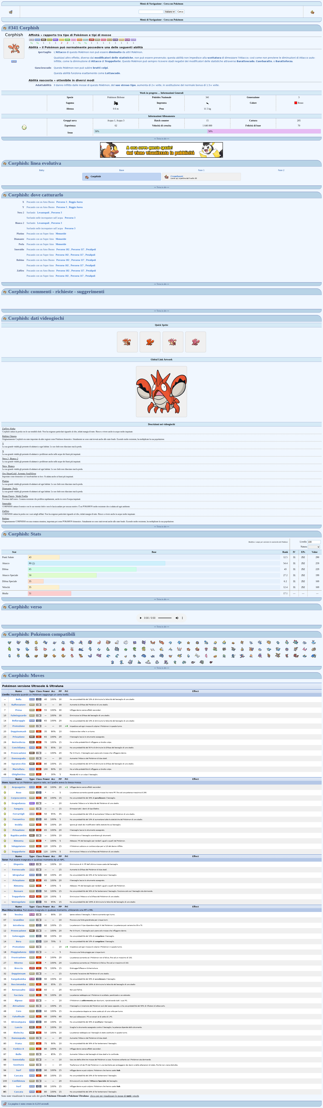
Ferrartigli (18, 814)
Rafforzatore (18, 705)
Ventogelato (18, 902)
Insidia (18, 825)
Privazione (19, 737)
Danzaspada (19, 758)
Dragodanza (18, 803)
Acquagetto (18, 787)
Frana (18, 1043)
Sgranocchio (18, 764)
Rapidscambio (19, 835)
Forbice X (18, 1049)
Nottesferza (18, 742)
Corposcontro (18, 798)
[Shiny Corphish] (173, 342)
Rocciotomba (18, 984)
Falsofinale (18, 1016)
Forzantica (19, 819)
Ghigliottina (18, 774)
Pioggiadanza (18, 952)
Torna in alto (162, 139)
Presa (18, 710)
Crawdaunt (177, 176)
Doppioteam (19, 974)
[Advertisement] (161, 150)
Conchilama (18, 748)
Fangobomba (18, 979)
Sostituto (18, 1065)
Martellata (18, 769)
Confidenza (18, 1081)
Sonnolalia (19, 1060)
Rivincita (19, 1033)
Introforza (18, 925)
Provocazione (18, 753)
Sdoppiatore (18, 846)
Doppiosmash (18, 731)
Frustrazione (18, 957)
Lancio (18, 1027)
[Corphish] (14, 48)
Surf (18, 1070)
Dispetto (18, 864)
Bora (18, 941)
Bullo (18, 1054)
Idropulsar (18, 875)
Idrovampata (18, 1022)
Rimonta (18, 841)
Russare (18, 891)
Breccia (18, 968)
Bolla (18, 699)
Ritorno (18, 963)
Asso (18, 792)
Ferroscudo (18, 870)
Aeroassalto (18, 990)
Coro (18, 1011)
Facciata (18, 995)
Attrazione (19, 1006)
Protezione (18, 726)
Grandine (18, 920)
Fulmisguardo (18, 715)
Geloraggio (18, 936)
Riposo (18, 1000)
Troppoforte (18, 852)
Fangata (18, 809)
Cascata (18, 1076)
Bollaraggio (18, 721)
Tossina (18, 914)
